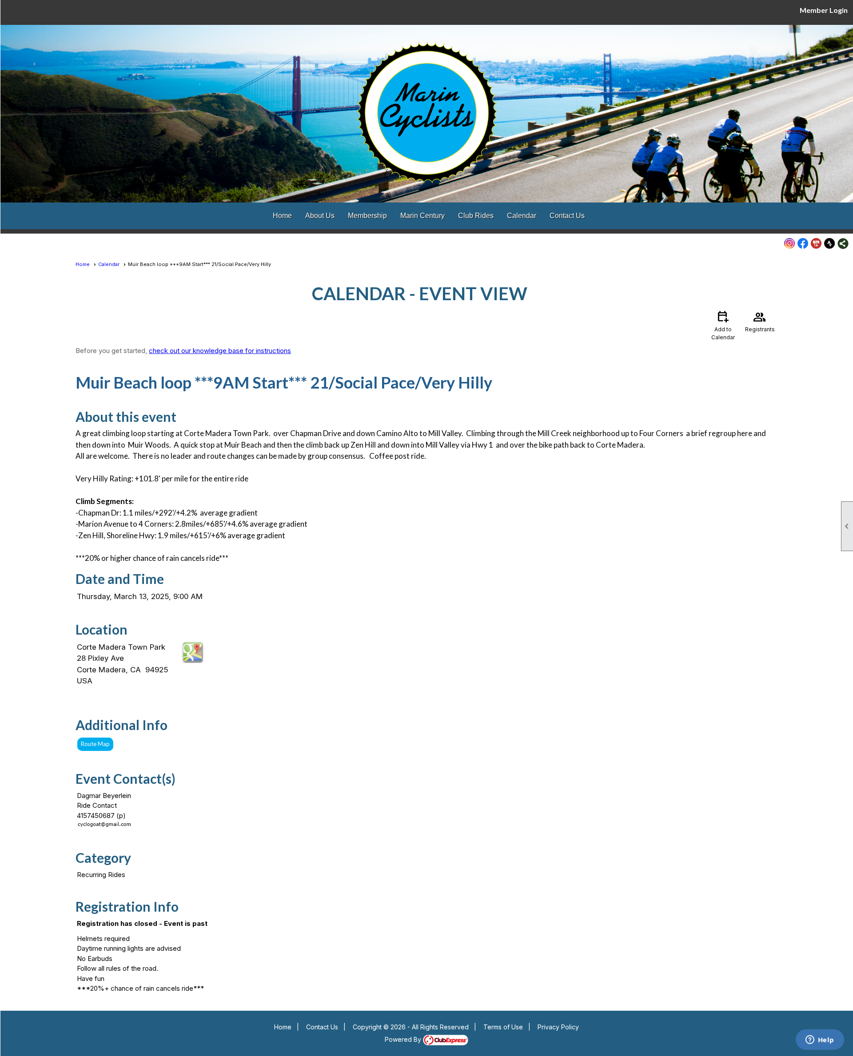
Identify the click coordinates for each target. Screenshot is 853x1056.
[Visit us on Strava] (829, 243)
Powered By (404, 1039)
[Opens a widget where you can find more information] (819, 1040)
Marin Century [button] (422, 215)
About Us (320, 215)
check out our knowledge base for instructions (220, 350)
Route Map (95, 743)
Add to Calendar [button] (723, 325)
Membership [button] (367, 215)
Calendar (521, 215)
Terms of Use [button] (503, 1027)
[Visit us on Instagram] (789, 243)
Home (282, 215)
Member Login (824, 10)
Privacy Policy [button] (558, 1027)
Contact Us (567, 215)
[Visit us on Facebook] (803, 243)
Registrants (760, 321)
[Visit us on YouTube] (816, 243)
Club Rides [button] (476, 215)
